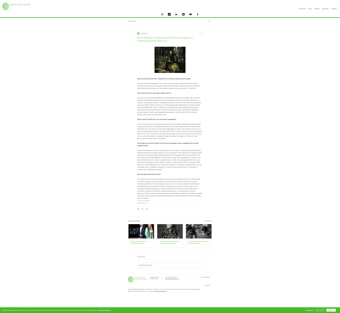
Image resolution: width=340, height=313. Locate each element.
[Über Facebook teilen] (138, 209)
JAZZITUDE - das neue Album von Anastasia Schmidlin (169, 242)
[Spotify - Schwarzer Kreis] (183, 14)
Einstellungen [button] (309, 310)
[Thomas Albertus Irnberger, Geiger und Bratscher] (199, 231)
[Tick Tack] (169, 14)
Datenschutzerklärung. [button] (160, 291)
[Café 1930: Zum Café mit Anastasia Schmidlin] (141, 231)
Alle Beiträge (132, 21)
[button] (209, 21)
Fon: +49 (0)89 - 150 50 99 (171, 277)
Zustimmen (331, 310)
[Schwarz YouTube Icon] (190, 14)
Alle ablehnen (320, 310)
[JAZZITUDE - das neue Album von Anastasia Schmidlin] (170, 231)
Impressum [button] (207, 285)
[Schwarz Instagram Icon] (162, 14)
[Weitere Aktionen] (202, 33)
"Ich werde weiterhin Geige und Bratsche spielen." (198, 242)
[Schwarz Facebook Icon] (197, 14)
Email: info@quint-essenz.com (172, 278)
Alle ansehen (208, 221)
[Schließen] (338, 310)
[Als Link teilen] (142, 209)
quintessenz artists (19, 4)
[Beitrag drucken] (147, 209)
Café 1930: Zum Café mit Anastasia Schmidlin (139, 242)
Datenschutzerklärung (104, 310)
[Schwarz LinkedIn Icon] (176, 14)
